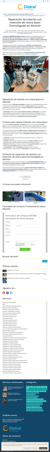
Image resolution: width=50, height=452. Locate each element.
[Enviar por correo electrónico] (20, 177)
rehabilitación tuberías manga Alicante (12, 346)
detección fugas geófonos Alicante (11, 311)
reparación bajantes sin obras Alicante (12, 351)
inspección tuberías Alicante (9, 325)
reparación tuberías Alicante (10, 32)
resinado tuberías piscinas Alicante (11, 371)
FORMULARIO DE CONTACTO (9, 170)
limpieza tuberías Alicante (9, 330)
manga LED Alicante (7, 336)
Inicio (5, 14)
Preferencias (35, 448)
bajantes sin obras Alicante (9, 302)
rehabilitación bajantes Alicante (10, 341)
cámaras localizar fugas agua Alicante (12, 306)
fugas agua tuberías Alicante (10, 323)
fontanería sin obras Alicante (10, 316)
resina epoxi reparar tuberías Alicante (32, 33)
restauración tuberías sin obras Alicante (12, 373)
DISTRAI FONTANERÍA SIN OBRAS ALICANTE (14, 36)
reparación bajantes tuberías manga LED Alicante (15, 353)
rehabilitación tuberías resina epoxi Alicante (13, 350)
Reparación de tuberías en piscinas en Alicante (35, 202)
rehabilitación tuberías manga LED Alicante (13, 348)
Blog (4, 304)
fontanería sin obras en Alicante (32, 133)
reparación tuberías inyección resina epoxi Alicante (30, 32)
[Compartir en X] (23, 177)
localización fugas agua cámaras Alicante (13, 332)
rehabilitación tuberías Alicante (10, 343)
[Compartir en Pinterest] (27, 177)
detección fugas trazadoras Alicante (12, 313)
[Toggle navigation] (4, 1)
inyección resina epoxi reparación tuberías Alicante (20, 14)
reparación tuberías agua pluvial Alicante (13, 357)
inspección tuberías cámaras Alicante (12, 327)
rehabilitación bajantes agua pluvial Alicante (13, 339)
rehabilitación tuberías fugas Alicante (12, 344)
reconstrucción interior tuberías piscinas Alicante (15, 337)
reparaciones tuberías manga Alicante (12, 367)
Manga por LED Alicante (13, 201)
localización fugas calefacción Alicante (12, 334)
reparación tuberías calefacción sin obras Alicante (15, 360)
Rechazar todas (27, 448)
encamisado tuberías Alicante (10, 314)
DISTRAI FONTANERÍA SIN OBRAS (36, 161)
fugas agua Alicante (8, 318)
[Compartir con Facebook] (25, 177)
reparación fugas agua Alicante (10, 355)
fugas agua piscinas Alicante (10, 322)
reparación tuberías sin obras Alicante (12, 366)
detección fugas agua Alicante (10, 307)
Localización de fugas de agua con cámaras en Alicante (15, 400)
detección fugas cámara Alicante (11, 309)
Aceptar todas (43, 448)
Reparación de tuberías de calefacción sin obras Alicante (14, 394)
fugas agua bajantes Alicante (10, 320)
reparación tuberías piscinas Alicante (12, 364)
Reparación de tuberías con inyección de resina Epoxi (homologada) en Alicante (26, 273)
